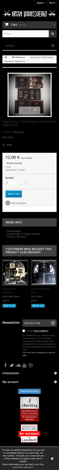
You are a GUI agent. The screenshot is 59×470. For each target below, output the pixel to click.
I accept (38, 331)
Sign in (52, 3)
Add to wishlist (18, 203)
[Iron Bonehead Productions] (29, 14)
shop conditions (41, 331)
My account (10, 382)
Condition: (7, 132)
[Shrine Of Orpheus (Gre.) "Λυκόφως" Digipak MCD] (44, 272)
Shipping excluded (14, 163)
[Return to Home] (6, 57)
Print (9, 145)
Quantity (10, 178)
